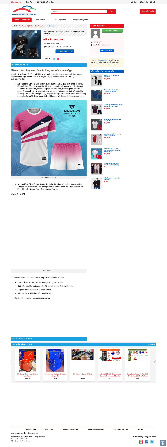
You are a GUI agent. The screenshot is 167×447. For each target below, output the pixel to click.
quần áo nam (51, 26)
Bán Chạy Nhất (60, 20)
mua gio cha (21, 433)
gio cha (13, 433)
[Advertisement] (49, 316)
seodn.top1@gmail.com (102, 45)
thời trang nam (40, 26)
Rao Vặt (29, 2)
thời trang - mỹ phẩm (26, 26)
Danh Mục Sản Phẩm (22, 20)
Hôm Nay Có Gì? (42, 20)
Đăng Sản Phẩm (147, 11)
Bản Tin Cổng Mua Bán (45, 2)
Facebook (147, 442)
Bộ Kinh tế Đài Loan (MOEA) (82, 374)
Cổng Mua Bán (16, 2)
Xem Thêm (151, 344)
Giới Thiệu (49, 429)
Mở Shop (134, 2)
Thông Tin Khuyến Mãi (80, 20)
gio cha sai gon (33, 433)
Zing (58, 59)
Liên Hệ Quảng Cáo (120, 429)
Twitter (54, 59)
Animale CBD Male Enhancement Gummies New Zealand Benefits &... (110, 376)
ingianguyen (97, 42)
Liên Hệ (140, 429)
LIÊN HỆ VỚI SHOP (64, 51)
